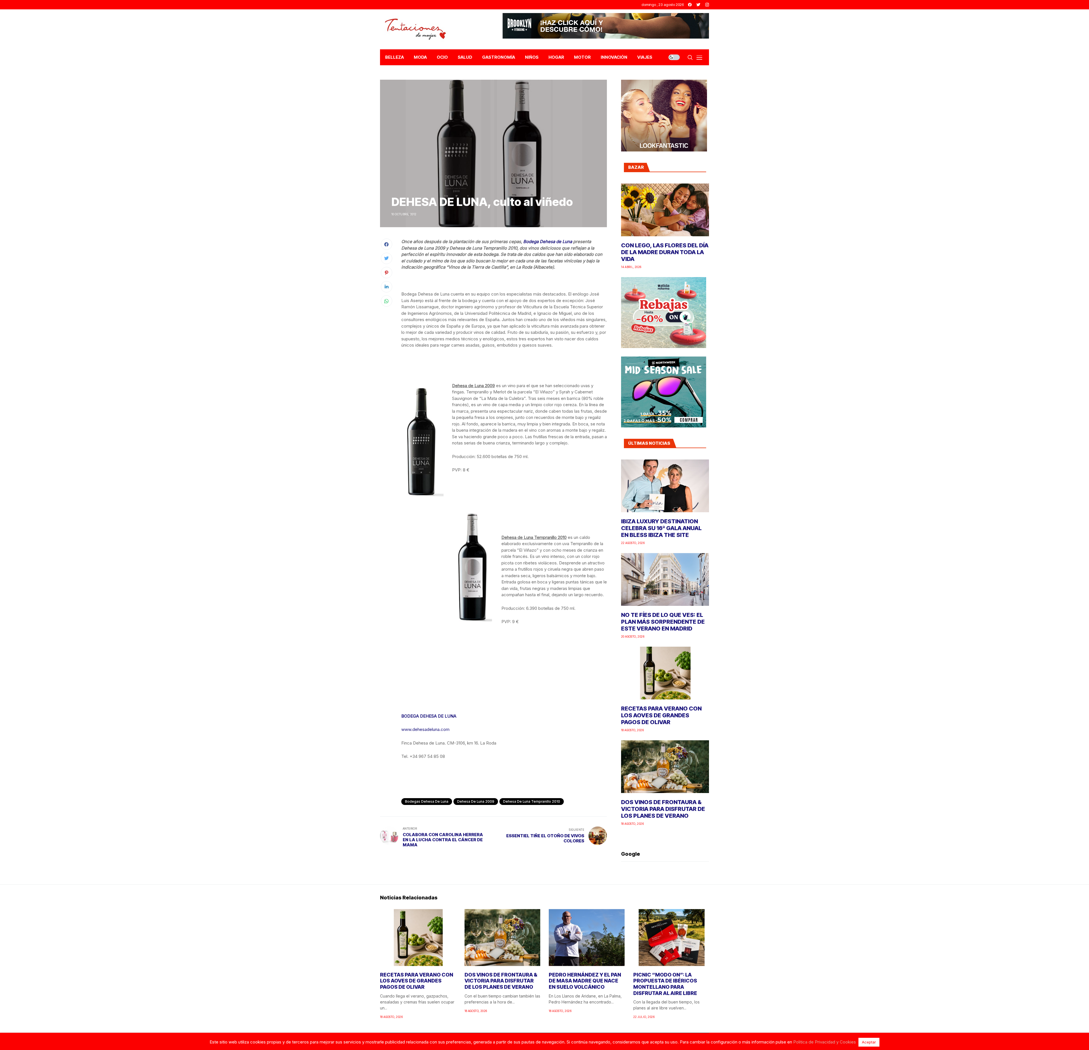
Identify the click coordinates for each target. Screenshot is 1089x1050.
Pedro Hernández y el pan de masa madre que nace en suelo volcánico (585, 981)
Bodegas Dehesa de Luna (426, 801)
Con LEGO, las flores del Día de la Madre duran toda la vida (664, 252)
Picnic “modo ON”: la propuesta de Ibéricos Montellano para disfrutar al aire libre (665, 984)
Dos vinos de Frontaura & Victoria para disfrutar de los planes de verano (663, 809)
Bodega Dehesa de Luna (547, 241)
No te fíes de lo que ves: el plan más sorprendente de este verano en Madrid (663, 622)
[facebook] (690, 5)
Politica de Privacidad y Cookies (824, 1042)
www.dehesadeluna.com (425, 729)
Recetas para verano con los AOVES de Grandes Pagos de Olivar (661, 715)
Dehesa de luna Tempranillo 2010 (531, 801)
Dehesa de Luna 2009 (475, 801)
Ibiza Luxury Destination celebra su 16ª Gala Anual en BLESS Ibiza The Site (661, 528)
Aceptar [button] (869, 1042)
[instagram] (707, 5)
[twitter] (698, 4)
